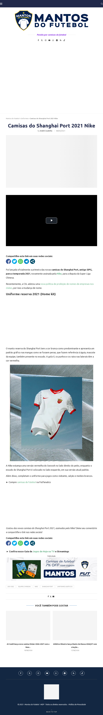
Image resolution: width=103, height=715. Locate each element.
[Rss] (60, 40)
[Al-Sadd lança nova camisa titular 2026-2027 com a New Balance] (28, 625)
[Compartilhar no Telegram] (26, 261)
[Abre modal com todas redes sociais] (32, 261)
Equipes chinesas (24, 586)
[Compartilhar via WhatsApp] (20, 261)
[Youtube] (49, 40)
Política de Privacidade (77, 704)
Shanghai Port (47, 586)
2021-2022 (11, 586)
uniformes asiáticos (64, 586)
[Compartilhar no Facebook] (8, 261)
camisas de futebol (26, 482)
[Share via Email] (53, 596)
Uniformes (24, 118)
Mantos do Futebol (12, 118)
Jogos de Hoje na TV (44, 551)
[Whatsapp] (53, 40)
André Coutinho (46, 131)
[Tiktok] (64, 40)
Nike (36, 586)
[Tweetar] (14, 261)
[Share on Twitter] (51, 596)
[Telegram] (57, 40)
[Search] (101, 3)
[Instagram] (45, 40)
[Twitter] (42, 40)
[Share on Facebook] (48, 596)
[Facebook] (38, 40)
